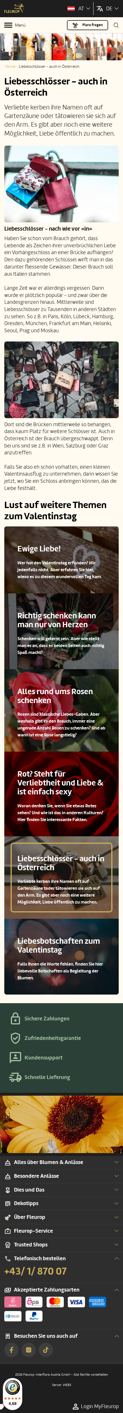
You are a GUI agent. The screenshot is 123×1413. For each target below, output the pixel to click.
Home (10, 66)
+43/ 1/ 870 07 (35, 1271)
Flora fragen (92, 25)
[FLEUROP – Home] (14, 9)
